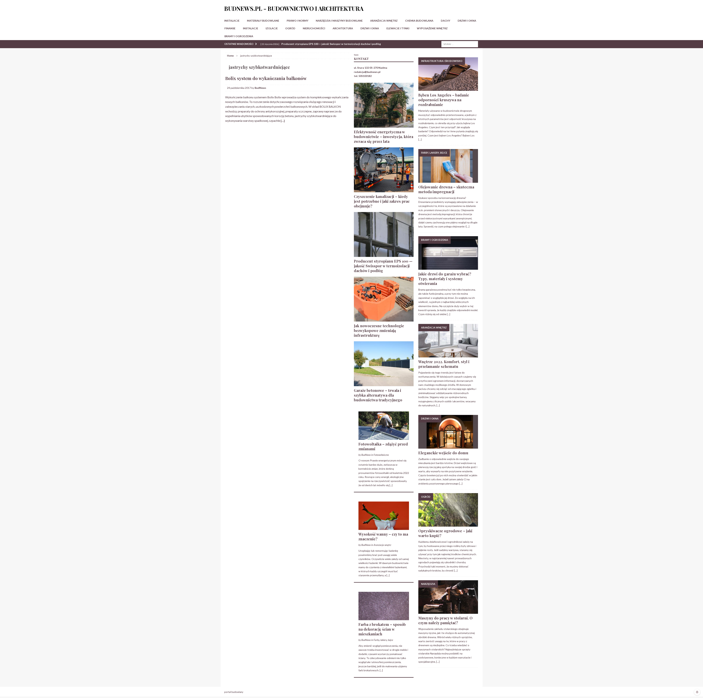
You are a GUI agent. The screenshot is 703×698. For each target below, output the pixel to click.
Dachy (445, 20)
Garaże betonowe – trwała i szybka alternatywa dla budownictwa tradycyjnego (378, 395)
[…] (283, 120)
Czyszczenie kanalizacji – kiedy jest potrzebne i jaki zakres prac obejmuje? (382, 201)
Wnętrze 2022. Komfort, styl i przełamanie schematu (443, 364)
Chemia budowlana (419, 20)
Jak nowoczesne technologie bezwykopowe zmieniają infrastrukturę (379, 330)
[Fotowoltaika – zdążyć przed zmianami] (383, 437)
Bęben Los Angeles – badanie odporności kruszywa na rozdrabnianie (443, 99)
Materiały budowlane (263, 20)
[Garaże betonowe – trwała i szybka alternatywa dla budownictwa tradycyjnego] (384, 383)
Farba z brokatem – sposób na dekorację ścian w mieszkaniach (382, 629)
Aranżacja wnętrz (384, 20)
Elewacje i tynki (397, 28)
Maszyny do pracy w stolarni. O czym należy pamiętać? (445, 620)
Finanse (229, 28)
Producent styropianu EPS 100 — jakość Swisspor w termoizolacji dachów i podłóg (383, 266)
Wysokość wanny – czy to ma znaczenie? (383, 536)
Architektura (343, 28)
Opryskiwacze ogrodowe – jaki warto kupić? (445, 533)
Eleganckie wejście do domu (443, 452)
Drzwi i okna (467, 20)
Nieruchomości (314, 28)
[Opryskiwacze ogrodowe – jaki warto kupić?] (448, 524)
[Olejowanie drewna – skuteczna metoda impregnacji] (448, 180)
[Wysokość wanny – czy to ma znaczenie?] (383, 527)
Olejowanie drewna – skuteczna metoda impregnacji (446, 189)
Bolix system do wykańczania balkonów (266, 78)
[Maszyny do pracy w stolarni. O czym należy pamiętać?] (448, 611)
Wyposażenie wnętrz (432, 28)
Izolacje (272, 28)
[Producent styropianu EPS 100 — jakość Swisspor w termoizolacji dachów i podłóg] (384, 254)
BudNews (260, 87)
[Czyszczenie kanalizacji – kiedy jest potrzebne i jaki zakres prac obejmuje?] (384, 190)
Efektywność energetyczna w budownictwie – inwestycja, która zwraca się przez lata (383, 136)
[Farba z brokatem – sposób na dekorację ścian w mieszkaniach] (383, 618)
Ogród (290, 28)
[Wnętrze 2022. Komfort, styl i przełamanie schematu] (448, 355)
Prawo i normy (297, 20)
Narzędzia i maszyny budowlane (339, 20)
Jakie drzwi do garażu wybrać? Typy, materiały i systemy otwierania (444, 278)
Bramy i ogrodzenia (238, 36)
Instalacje (231, 20)
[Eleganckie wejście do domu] (448, 446)
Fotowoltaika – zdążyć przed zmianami (383, 446)
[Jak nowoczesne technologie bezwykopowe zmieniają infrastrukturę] (384, 319)
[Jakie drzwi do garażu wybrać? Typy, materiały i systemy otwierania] (448, 267)
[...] (391, 485)
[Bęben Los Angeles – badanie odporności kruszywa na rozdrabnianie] (448, 88)
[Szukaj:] (459, 43)
